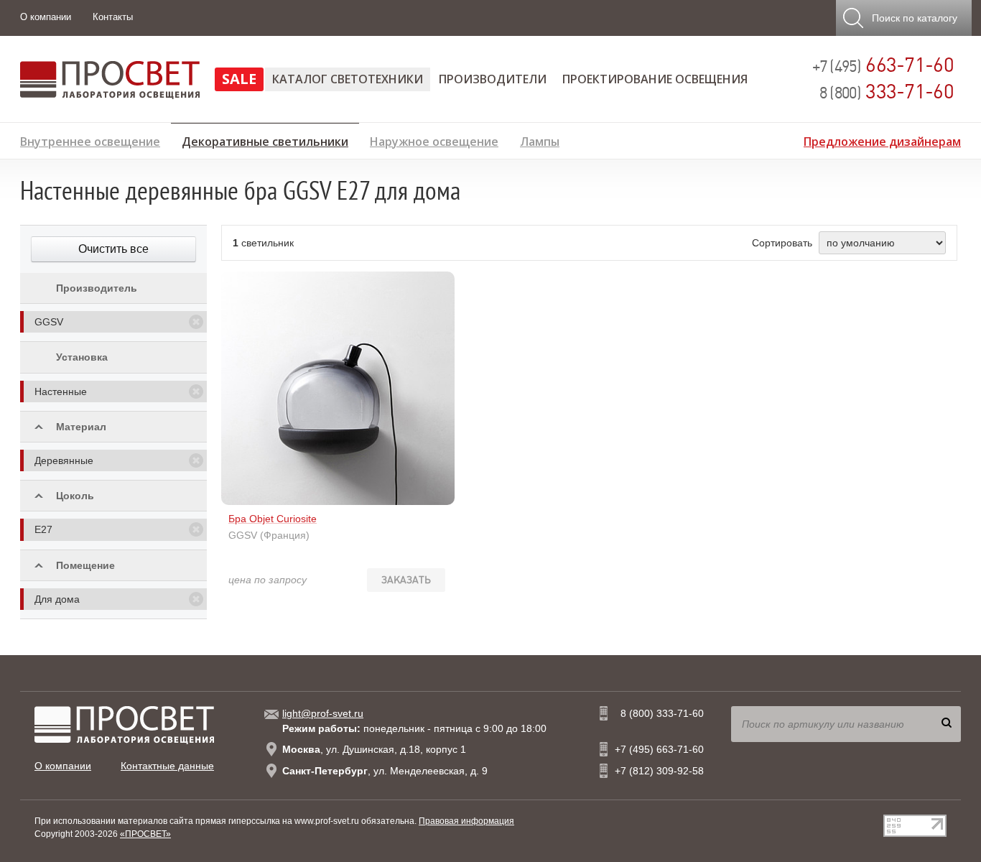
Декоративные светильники (265, 139)
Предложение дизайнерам (882, 140)
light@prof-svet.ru (322, 713)
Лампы (539, 140)
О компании (45, 16)
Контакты (113, 16)
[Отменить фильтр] (196, 322)
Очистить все (113, 249)
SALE (239, 78)
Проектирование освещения (655, 79)
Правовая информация (466, 821)
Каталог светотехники (347, 79)
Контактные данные (167, 765)
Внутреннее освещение (90, 140)
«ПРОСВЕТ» (145, 834)
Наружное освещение (434, 140)
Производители (493, 79)
